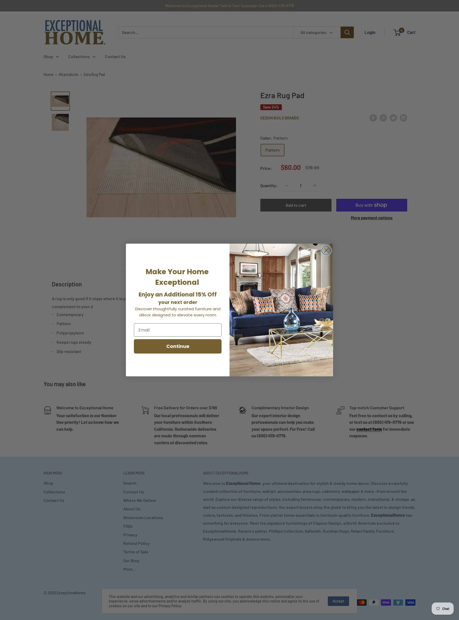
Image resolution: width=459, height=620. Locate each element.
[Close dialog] (326, 250)
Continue (177, 346)
